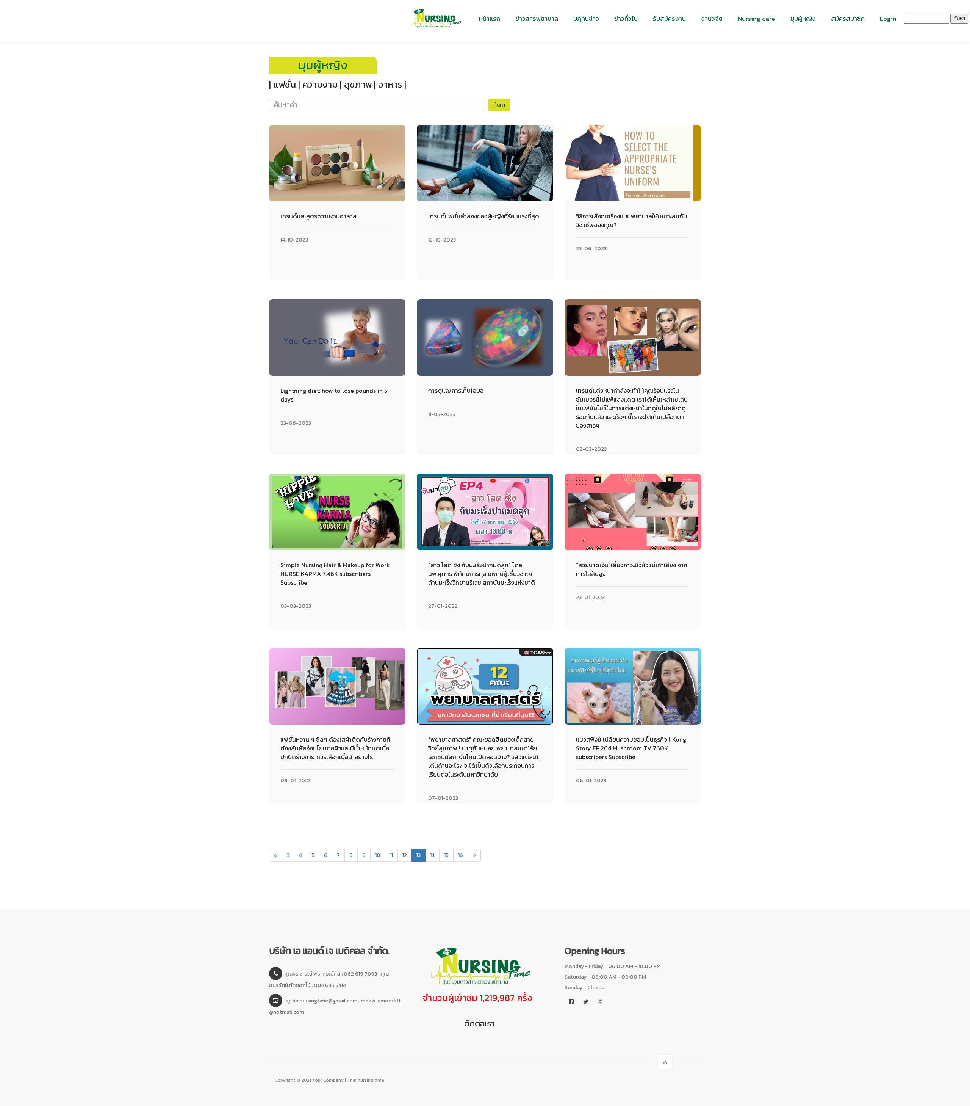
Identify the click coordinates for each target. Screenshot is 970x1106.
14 (432, 855)
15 (446, 855)
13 (421, 855)
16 (460, 855)
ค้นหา (959, 18)
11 (391, 855)
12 (404, 855)
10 (377, 855)
